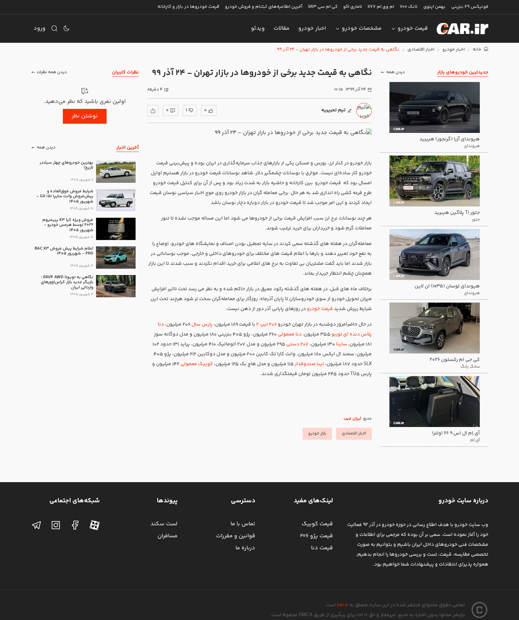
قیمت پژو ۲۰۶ (316, 536)
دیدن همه (395, 72)
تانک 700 (409, 6)
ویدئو (258, 28)
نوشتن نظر (85, 116)
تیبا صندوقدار (310, 364)
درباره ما (245, 548)
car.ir (342, 605)
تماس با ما (243, 524)
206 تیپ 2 (266, 324)
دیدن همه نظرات (52, 72)
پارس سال (202, 324)
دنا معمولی (290, 334)
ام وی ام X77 (381, 6)
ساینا (341, 344)
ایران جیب (352, 418)
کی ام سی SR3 (323, 6)
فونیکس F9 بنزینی (469, 6)
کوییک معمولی (196, 364)
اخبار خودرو (312, 28)
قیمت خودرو (413, 28)
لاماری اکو (352, 6)
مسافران (167, 536)
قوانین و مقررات (235, 536)
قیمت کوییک (317, 524)
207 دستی (297, 344)
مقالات (282, 28)
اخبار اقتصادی (420, 49)
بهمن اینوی (434, 6)
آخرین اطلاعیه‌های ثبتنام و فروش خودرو (263, 6)
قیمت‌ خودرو (320, 309)
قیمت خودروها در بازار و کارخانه (188, 6)
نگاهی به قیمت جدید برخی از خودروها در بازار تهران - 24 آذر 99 (338, 49)
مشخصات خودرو (362, 28)
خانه (477, 49)
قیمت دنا (322, 548)
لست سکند (164, 524)
